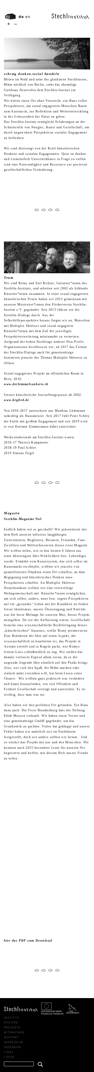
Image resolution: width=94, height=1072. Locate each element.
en (28, 16)
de (21, 16)
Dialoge (11, 1022)
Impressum (14, 1042)
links (9, 1052)
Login (9, 1056)
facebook (12, 1047)
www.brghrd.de (16, 400)
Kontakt (11, 1037)
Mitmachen (14, 1032)
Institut (11, 1017)
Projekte (12, 1027)
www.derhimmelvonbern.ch (26, 384)
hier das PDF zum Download (28, 940)
